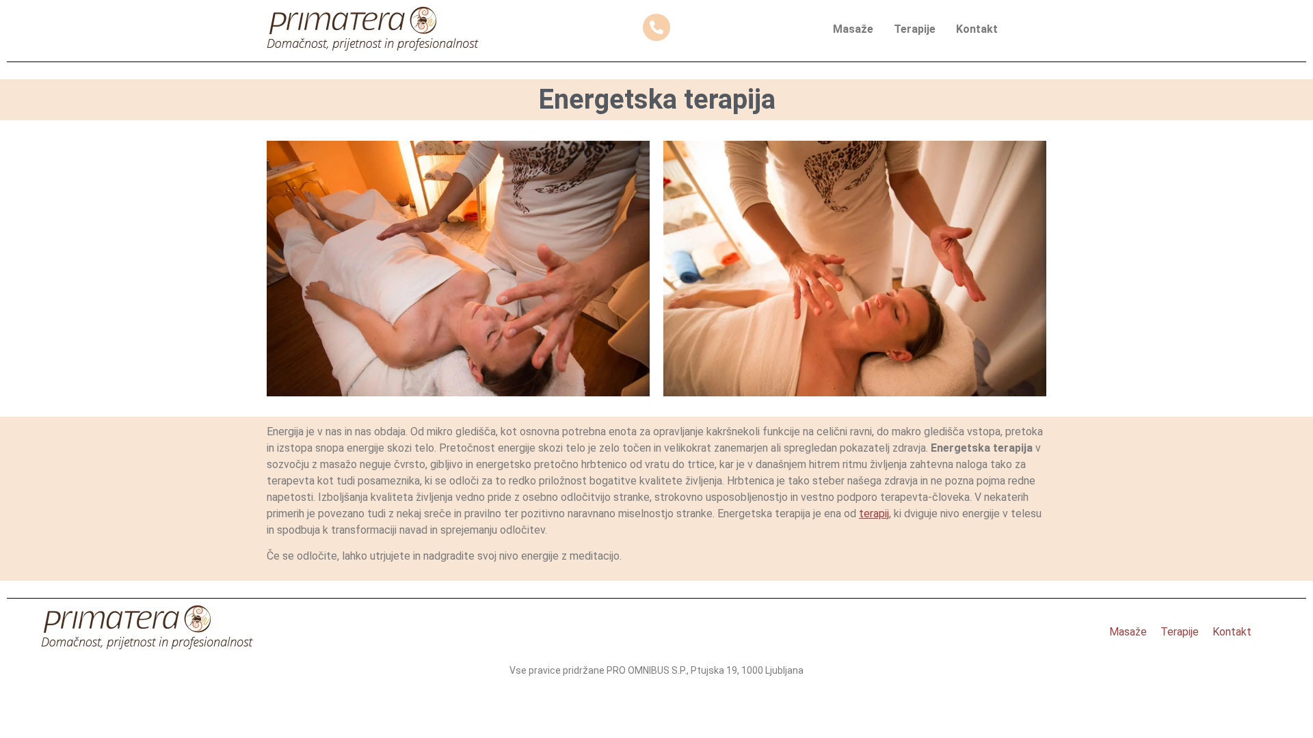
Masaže (853, 29)
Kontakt (977, 29)
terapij (874, 513)
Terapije (915, 29)
